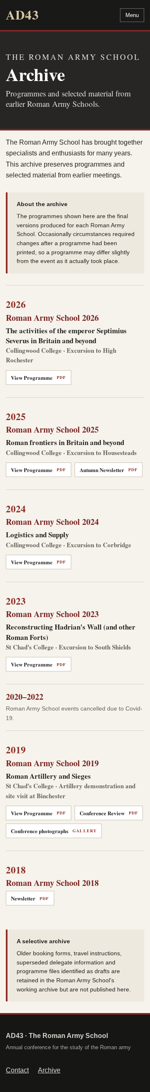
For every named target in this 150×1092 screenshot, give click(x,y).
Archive (49, 1070)
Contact (17, 1070)
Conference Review (109, 813)
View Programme (38, 377)
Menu (132, 15)
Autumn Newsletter (109, 470)
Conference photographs (54, 831)
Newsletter (30, 898)
